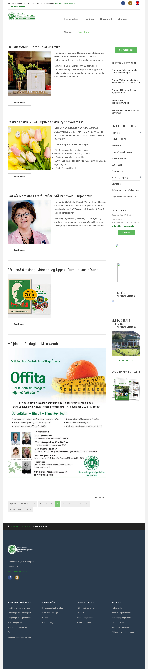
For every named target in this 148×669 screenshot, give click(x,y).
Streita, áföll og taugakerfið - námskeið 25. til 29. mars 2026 (126, 81)
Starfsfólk (116, 184)
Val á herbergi (48, 622)
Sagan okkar (118, 171)
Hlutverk (116, 133)
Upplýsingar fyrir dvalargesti (19, 613)
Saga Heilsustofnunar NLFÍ (124, 196)
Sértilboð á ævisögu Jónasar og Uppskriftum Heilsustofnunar (54, 270)
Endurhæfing (71, 19)
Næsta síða (15, 509)
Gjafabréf (11, 632)
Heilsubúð (116, 145)
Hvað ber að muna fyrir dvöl (19, 608)
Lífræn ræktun (118, 622)
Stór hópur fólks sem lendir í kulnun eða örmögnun (125, 71)
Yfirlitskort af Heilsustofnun (123, 632)
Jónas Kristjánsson (85, 618)
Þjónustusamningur (50, 613)
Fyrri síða (24, 503)
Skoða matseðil (126, 50)
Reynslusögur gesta (16, 622)
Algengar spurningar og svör (19, 637)
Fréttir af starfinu (119, 158)
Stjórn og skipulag (120, 177)
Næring (68, 32)
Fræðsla (89, 19)
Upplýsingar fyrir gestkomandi (20, 618)
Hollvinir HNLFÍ (119, 139)
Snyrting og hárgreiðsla (121, 618)
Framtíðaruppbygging (122, 152)
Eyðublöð (46, 618)
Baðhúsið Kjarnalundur (121, 613)
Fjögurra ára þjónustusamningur (121, 101)
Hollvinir (80, 613)
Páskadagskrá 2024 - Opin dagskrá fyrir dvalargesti (46, 122)
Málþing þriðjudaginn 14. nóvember (34, 344)
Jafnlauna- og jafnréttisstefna (125, 190)
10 (87, 503)
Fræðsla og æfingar (17, 6)
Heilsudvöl (106, 19)
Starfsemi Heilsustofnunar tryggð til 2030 (124, 91)
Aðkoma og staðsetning (17, 627)
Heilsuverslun (117, 608)
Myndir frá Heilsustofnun (122, 627)
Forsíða (14, 526)
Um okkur (84, 32)
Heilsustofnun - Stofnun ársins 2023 (35, 47)
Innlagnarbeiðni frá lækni (52, 608)
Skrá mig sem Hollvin (126, 360)
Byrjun (13, 503)
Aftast (28, 509)
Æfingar (122, 19)
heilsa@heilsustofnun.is (65, 3)
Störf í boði (117, 164)
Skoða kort (126, 232)
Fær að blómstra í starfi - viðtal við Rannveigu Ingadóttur (50, 196)
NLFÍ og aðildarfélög (85, 608)
